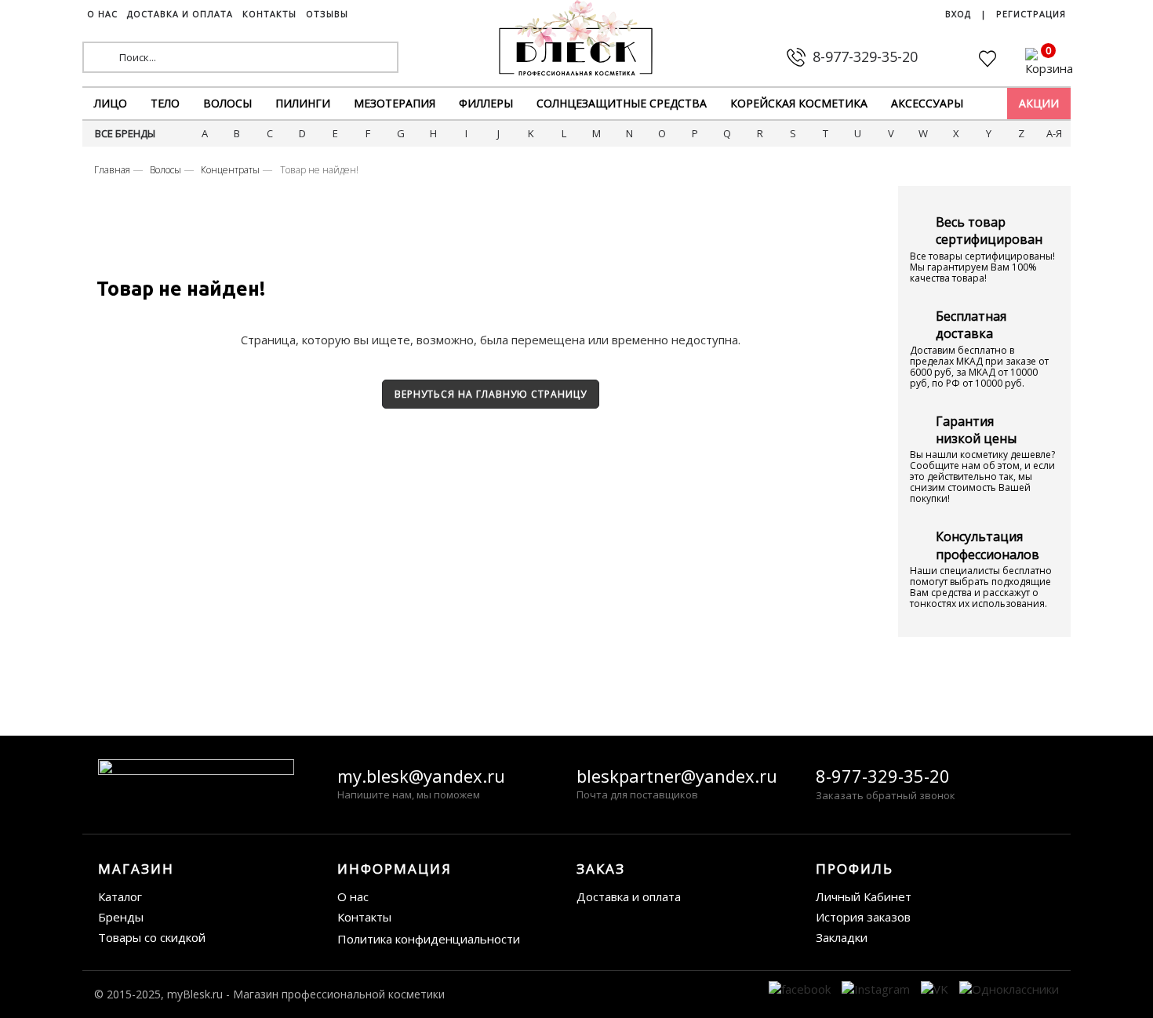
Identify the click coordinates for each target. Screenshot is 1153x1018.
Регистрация (1031, 14)
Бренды (121, 917)
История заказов (863, 917)
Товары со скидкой (152, 937)
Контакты (364, 917)
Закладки (841, 937)
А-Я (1054, 133)
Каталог (120, 896)
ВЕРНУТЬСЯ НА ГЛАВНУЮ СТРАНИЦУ (491, 394)
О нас (353, 896)
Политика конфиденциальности (428, 939)
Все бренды (125, 133)
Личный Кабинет (863, 896)
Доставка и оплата (628, 896)
